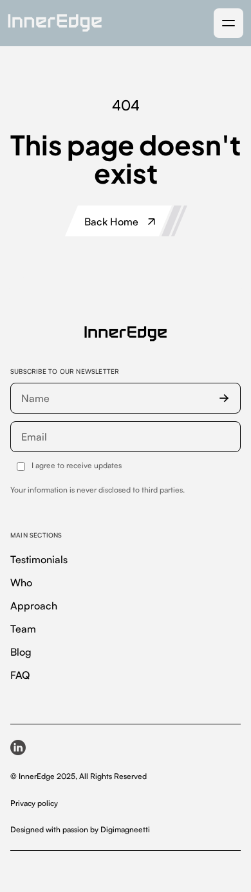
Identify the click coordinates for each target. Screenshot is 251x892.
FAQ (20, 675)
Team (23, 628)
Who (21, 582)
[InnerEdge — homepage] (125, 334)
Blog (21, 651)
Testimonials (39, 559)
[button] (228, 23)
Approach (33, 605)
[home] (55, 22)
